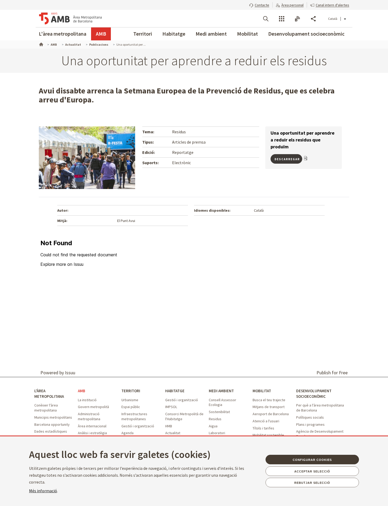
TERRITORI (130, 390)
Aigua (213, 426)
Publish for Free (332, 373)
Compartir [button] (313, 18)
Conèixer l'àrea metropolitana (46, 408)
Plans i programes (310, 424)
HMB (168, 426)
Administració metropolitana (89, 416)
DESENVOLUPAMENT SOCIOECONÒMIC (314, 393)
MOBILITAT (262, 390)
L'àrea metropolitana (62, 33)
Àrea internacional (92, 426)
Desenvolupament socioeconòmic (306, 33)
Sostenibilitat (219, 411)
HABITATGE (174, 390)
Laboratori (217, 433)
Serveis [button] (282, 18)
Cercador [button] (266, 18)
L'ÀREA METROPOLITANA (49, 393)
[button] (259, 4)
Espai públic (130, 406)
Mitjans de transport (269, 406)
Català (332, 19)
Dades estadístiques (50, 431)
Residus (215, 419)
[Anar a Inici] (40, 44)
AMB (101, 33)
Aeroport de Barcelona (271, 414)
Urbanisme (129, 400)
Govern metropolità (93, 406)
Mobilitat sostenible (268, 435)
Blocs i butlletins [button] (297, 18)
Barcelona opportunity (52, 424)
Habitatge (173, 33)
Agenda (127, 433)
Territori (142, 33)
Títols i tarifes (263, 428)
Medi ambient (211, 33)
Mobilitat (247, 33)
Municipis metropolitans (53, 417)
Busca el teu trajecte (269, 400)
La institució (87, 400)
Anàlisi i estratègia (92, 433)
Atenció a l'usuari (266, 421)
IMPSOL (171, 406)
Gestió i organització (137, 426)
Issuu (70, 373)
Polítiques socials (310, 417)
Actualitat (172, 433)
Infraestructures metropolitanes (134, 416)
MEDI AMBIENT (221, 390)
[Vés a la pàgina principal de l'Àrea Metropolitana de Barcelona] (70, 18)
